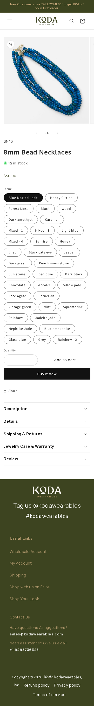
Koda (49, 677)
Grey (42, 339)
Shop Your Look (24, 598)
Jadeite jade (45, 318)
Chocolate (17, 285)
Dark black (74, 274)
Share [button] (12, 391)
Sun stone (17, 274)
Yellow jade (71, 285)
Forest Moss (18, 208)
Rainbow (16, 318)
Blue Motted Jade (23, 197)
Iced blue (45, 274)
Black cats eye (40, 252)
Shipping (18, 575)
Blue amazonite (57, 328)
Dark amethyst (21, 219)
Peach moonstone (54, 263)
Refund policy (37, 685)
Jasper (69, 252)
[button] (9, 21)
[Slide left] (36, 132)
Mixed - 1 (16, 230)
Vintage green (20, 307)
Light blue (70, 230)
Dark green (18, 263)
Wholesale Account (28, 551)
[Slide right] (57, 132)
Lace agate (17, 296)
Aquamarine (73, 307)
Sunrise (41, 241)
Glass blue (17, 339)
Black (45, 208)
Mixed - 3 (42, 230)
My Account (21, 563)
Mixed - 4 (16, 241)
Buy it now (47, 373)
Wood (66, 208)
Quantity (10, 350)
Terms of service (49, 694)
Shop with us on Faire (30, 587)
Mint (47, 307)
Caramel (52, 219)
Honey (65, 241)
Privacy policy (67, 685)
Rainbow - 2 (67, 339)
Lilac (12, 252)
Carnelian (46, 296)
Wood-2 (44, 285)
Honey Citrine (61, 197)
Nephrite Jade (20, 328)
